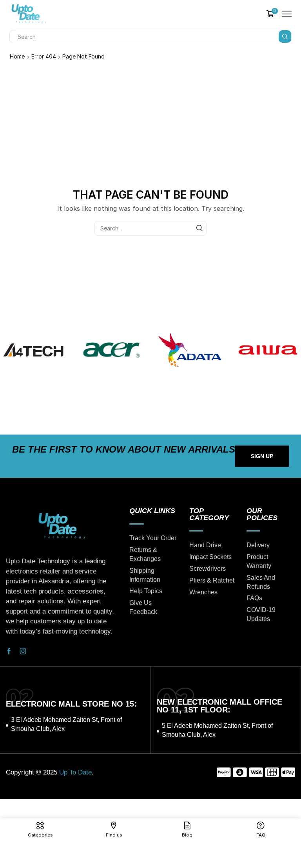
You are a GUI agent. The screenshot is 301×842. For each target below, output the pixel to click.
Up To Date (75, 772)
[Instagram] (23, 651)
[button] (262, 456)
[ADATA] (189, 350)
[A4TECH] (33, 350)
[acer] (111, 350)
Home (17, 56)
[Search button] (285, 36)
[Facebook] (9, 651)
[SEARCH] (199, 228)
